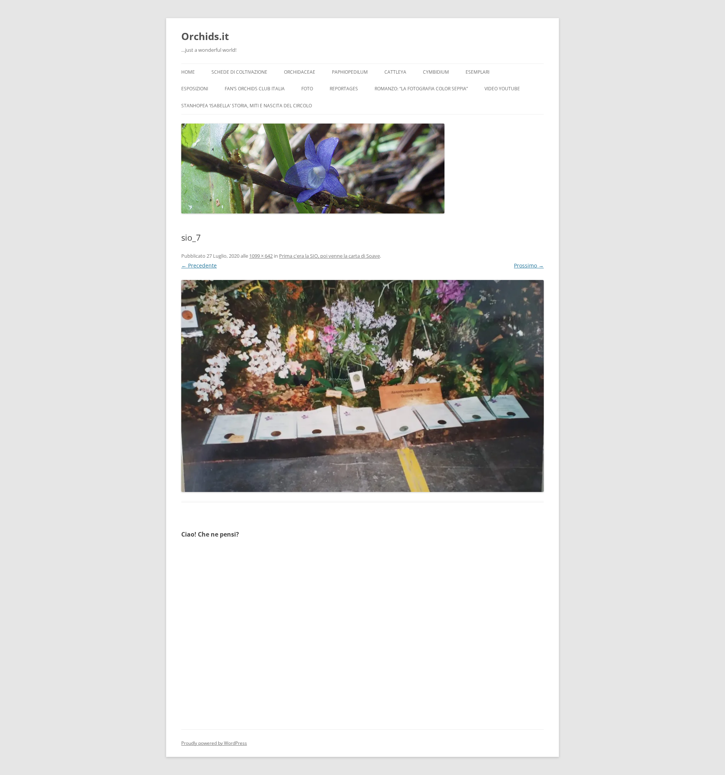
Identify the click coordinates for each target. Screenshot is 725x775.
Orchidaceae (299, 72)
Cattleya (395, 72)
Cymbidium (436, 72)
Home (188, 72)
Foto (307, 88)
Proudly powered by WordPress (214, 743)
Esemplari (477, 72)
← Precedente (199, 265)
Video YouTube (502, 88)
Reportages (344, 88)
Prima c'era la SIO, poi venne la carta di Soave (329, 255)
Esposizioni (194, 88)
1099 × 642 (261, 255)
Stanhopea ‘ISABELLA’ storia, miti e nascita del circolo (246, 105)
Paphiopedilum (350, 72)
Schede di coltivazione (239, 72)
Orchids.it (205, 36)
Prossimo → (529, 265)
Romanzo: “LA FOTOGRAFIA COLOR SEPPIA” (421, 88)
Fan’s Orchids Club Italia (255, 88)
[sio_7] (362, 386)
